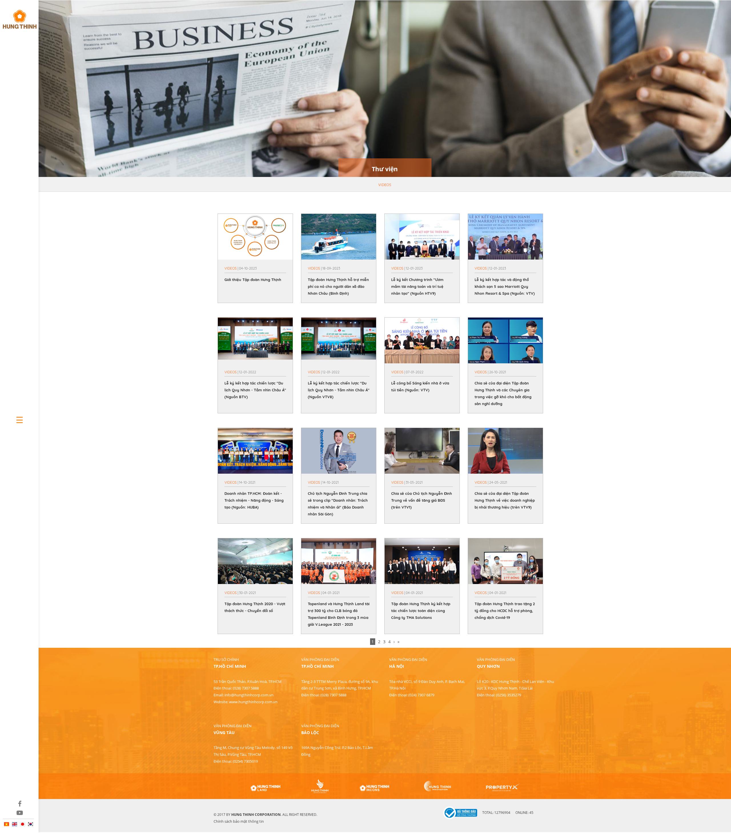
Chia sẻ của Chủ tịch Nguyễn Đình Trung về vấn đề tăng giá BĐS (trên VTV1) (421, 500)
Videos (384, 184)
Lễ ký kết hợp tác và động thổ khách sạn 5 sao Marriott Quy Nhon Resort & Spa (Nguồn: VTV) (505, 286)
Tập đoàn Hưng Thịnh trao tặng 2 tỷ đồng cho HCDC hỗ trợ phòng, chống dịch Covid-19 (505, 610)
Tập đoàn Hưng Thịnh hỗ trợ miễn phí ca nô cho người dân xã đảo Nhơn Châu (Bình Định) (338, 286)
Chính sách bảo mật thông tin (239, 821)
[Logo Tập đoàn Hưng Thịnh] (19, 16)
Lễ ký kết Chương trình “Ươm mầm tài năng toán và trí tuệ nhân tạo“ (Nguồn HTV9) (417, 286)
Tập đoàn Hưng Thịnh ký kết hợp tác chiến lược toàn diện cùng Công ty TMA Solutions (420, 610)
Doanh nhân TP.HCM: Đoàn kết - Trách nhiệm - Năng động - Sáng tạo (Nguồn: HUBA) (254, 500)
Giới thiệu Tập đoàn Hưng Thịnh (252, 279)
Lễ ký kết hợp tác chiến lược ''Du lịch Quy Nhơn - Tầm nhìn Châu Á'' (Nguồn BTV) (255, 390)
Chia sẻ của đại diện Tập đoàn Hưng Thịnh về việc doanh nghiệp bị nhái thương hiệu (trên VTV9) (505, 500)
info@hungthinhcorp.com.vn (249, 695)
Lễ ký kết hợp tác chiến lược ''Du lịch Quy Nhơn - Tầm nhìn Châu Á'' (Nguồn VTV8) (338, 390)
